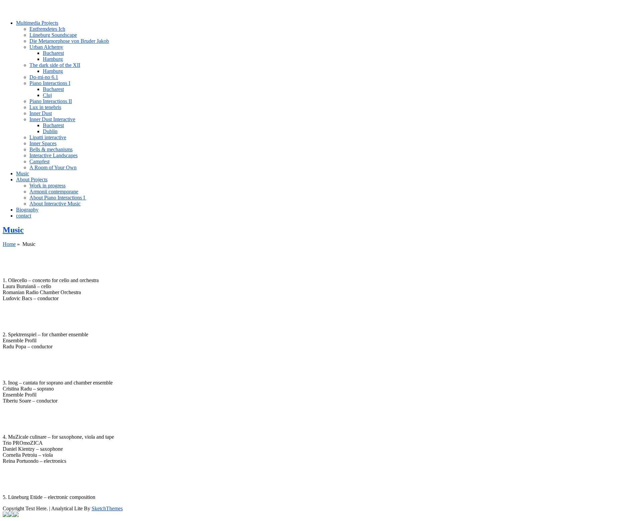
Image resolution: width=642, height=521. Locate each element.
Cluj (47, 95)
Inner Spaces (43, 143)
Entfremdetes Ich (47, 29)
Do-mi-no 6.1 (43, 77)
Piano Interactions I (49, 83)
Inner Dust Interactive (52, 119)
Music (22, 173)
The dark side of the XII (54, 65)
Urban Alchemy (46, 47)
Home (9, 244)
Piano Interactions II (50, 101)
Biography (27, 209)
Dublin (50, 131)
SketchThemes (107, 508)
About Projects (31, 179)
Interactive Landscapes (53, 155)
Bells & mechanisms (51, 149)
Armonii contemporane (53, 191)
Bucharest (53, 53)
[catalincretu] (321, 6)
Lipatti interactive (47, 137)
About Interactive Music (55, 203)
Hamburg (53, 59)
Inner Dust (40, 113)
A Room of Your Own (53, 167)
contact (23, 216)
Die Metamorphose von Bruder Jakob (69, 41)
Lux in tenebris (45, 107)
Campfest (39, 161)
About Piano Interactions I (57, 197)
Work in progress (47, 185)
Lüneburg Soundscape (53, 35)
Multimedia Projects (37, 23)
